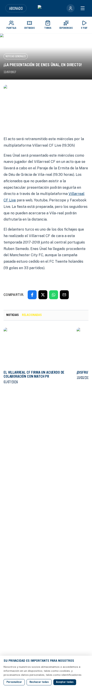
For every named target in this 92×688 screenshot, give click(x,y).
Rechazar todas (39, 682)
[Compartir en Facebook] (32, 294)
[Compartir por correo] (64, 294)
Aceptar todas (64, 682)
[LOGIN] (71, 8)
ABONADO (16, 8)
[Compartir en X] (42, 294)
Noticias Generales (16, 56)
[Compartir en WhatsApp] (53, 294)
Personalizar (14, 682)
